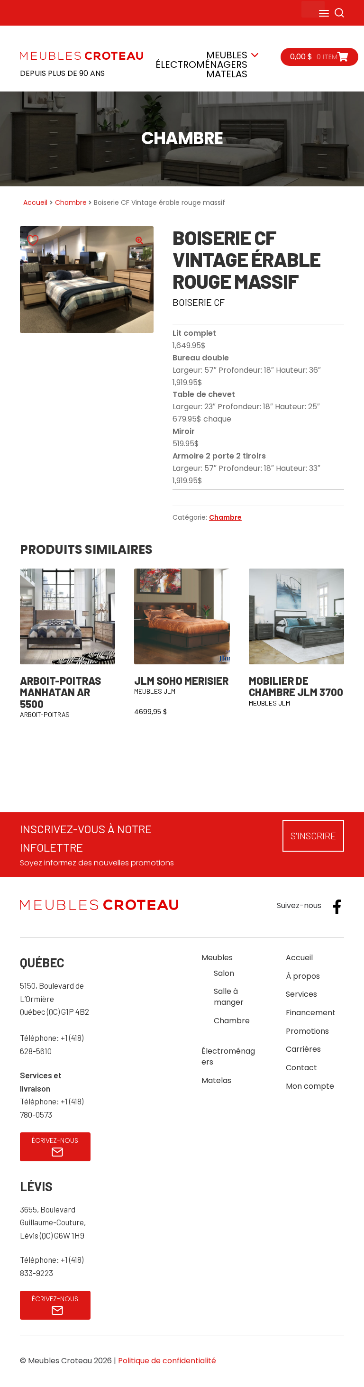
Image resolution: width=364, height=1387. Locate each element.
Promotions (307, 1031)
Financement (311, 1012)
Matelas (226, 74)
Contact (301, 1067)
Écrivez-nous (55, 1140)
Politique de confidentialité (167, 1360)
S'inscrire (313, 835)
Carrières (303, 1049)
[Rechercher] (339, 13)
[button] (139, 240)
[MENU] (313, 9)
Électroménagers (201, 64)
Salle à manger (229, 997)
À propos (303, 976)
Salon (224, 973)
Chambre (71, 202)
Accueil (35, 202)
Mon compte (310, 1086)
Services (301, 994)
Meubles (226, 55)
